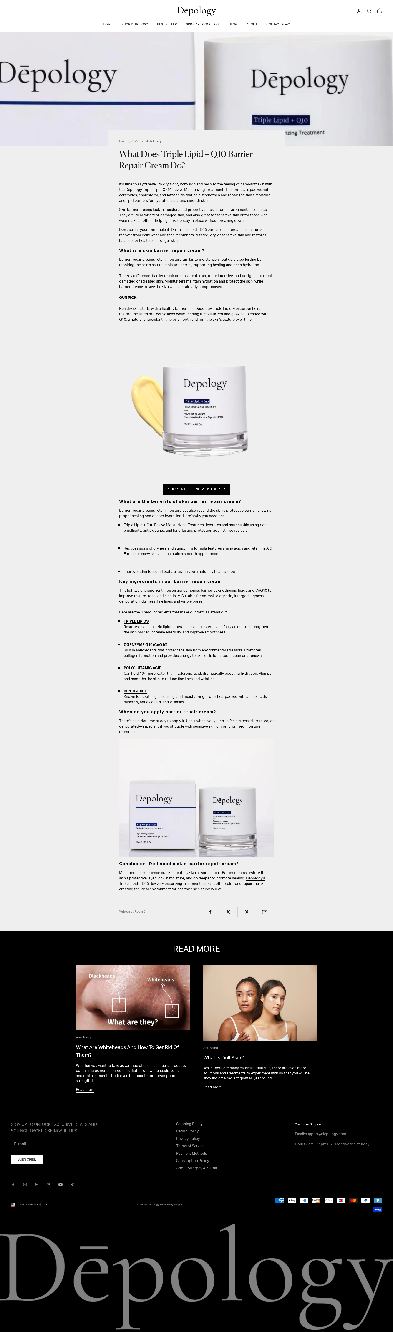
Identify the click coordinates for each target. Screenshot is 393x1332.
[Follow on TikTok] (72, 1184)
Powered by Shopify (171, 1204)
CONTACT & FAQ (278, 25)
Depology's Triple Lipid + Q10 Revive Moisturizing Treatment (192, 881)
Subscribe (27, 1160)
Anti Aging (153, 141)
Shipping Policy (189, 1124)
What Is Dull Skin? (223, 1058)
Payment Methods (191, 1154)
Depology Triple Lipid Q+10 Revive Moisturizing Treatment (174, 190)
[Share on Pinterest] (247, 912)
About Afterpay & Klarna (196, 1168)
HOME (107, 25)
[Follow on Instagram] (25, 1184)
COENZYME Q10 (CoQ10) (145, 645)
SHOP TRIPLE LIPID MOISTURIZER (196, 489)
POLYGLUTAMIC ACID (143, 668)
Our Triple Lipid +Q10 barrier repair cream (206, 230)
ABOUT (252, 25)
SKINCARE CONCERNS (203, 25)
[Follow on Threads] (37, 1184)
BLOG (233, 25)
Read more (85, 1090)
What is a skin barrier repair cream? (162, 251)
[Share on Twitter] (228, 912)
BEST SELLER (167, 25)
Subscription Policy (192, 1161)
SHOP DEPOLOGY (134, 25)
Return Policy (187, 1132)
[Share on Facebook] (210, 912)
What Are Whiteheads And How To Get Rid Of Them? (127, 1052)
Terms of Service (190, 1146)
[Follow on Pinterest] (48, 1184)
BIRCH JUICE (135, 692)
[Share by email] (265, 912)
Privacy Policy (188, 1139)
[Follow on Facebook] (13, 1184)
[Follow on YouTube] (60, 1184)
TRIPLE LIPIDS (136, 622)
